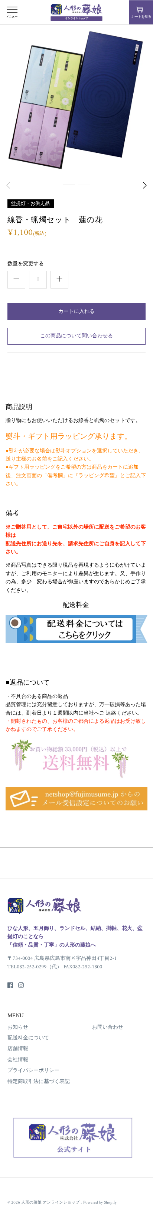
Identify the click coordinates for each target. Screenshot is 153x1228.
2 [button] (83, 193)
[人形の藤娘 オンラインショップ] (76, 12)
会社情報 (17, 1060)
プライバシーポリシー (33, 1070)
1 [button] (69, 193)
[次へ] (145, 185)
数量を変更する (25, 264)
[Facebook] (10, 985)
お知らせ (17, 1027)
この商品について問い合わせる (76, 336)
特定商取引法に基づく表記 (38, 1081)
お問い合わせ (107, 1027)
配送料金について (28, 1038)
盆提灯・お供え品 (30, 203)
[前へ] (8, 185)
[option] (76, 101)
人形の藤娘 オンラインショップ (51, 1202)
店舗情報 (17, 1048)
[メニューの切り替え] (12, 12)
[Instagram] (21, 985)
